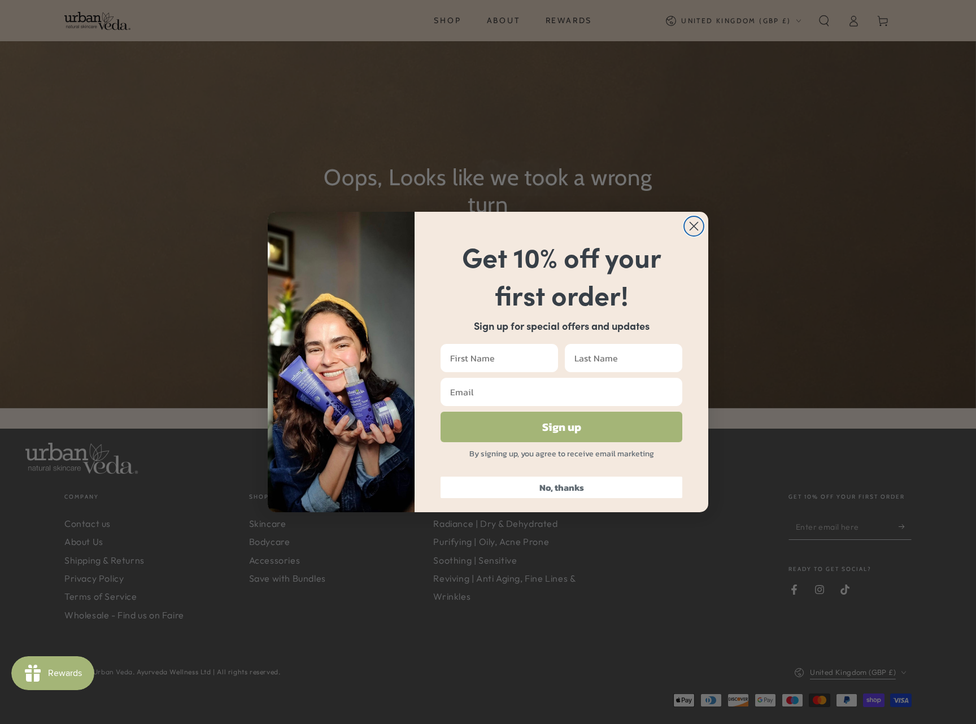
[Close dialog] (694, 226)
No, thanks (561, 487)
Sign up (561, 426)
